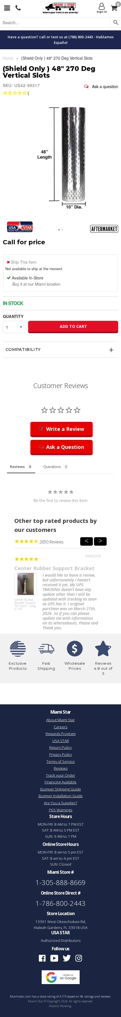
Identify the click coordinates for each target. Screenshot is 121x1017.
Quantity (13, 316)
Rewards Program (61, 733)
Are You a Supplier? (60, 802)
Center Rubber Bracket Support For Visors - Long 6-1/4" (25, 604)
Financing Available (60, 782)
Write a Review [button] (65, 428)
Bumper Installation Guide (61, 795)
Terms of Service (60, 761)
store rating (47, 996)
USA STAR (60, 740)
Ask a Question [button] (65, 446)
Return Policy (60, 747)
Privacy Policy (60, 754)
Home (8, 58)
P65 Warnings (60, 809)
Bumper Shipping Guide (60, 789)
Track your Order (60, 775)
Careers (60, 726)
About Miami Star (60, 719)
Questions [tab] (52, 466)
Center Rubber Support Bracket (54, 568)
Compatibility (23, 349)
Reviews (61, 768)
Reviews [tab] (17, 466)
